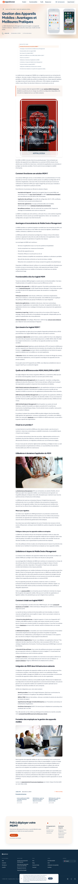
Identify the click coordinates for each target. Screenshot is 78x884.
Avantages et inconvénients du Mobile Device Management (32, 48)
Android (4, 862)
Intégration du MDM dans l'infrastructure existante (30, 66)
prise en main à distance (54, 319)
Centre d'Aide (35, 865)
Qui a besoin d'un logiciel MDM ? (26, 53)
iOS (3, 860)
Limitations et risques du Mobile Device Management (31, 62)
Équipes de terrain (21, 868)
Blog (33, 862)
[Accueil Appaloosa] (5, 854)
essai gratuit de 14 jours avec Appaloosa (32, 782)
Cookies (49, 867)
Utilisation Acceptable (53, 865)
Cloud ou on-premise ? (24, 57)
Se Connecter (61, 2)
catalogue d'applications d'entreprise (40, 205)
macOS (4, 867)
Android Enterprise (25, 288)
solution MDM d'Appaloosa (51, 89)
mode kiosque (26, 350)
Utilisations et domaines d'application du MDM (29, 59)
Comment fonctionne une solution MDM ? (29, 46)
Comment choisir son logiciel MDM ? (27, 64)
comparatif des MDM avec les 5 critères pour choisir (33, 713)
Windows (4, 865)
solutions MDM (25, 591)
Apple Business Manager (53, 194)
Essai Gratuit (71, 2)
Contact (34, 867)
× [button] (21, 878)
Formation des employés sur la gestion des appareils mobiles (32, 68)
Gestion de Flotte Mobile (10, 9)
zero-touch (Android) (35, 194)
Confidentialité (51, 860)
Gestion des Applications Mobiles (23, 9)
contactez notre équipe (16, 838)
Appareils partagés (21, 870)
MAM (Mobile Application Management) (27, 387)
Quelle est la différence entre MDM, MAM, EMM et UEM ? (32, 55)
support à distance (21, 660)
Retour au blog (59, 791)
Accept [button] (50, 878)
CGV (49, 862)
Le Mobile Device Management (24, 491)
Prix (33, 860)
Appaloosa (30, 417)
